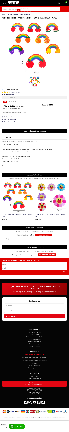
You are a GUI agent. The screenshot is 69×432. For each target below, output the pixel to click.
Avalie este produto (43, 235)
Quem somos (34, 376)
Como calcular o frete (34, 341)
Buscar (63, 9)
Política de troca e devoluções (34, 337)
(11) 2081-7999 (29, 10)
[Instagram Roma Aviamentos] (30, 402)
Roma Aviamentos (8, 94)
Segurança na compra (34, 368)
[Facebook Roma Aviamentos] (26, 402)
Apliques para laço (12, 14)
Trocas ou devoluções (34, 339)
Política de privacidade (34, 378)
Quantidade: (3, 424)
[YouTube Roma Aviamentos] (34, 402)
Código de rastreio (34, 346)
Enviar (64, 271)
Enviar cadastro (11, 316)
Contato (34, 363)
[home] (13, 3)
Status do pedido (34, 334)
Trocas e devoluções (34, 365)
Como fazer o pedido (35, 332)
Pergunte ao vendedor (47, 255)
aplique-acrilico (25, 14)
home (3, 14)
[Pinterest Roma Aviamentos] (39, 402)
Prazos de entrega (34, 343)
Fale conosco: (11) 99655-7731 (34, 354)
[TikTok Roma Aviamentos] (43, 402)
